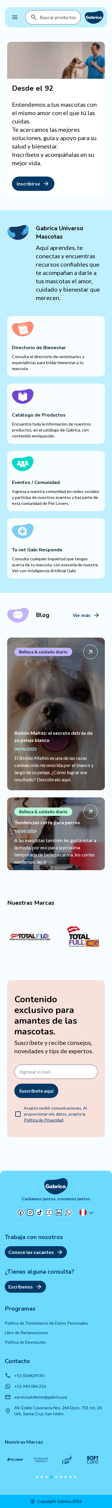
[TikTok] (39, 1212)
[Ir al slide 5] (56, 1477)
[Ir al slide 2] (42, 1477)
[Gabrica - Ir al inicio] (94, 17)
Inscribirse (28, 183)
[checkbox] (18, 1114)
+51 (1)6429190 (29, 1375)
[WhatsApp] (68, 1212)
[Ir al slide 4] (51, 1477)
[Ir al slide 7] (66, 1477)
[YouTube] (49, 1212)
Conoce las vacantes (31, 1252)
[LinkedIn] (58, 1212)
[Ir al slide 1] (37, 1477)
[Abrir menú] (15, 17)
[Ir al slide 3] (46, 1477)
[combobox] (58, 17)
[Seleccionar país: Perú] (87, 1212)
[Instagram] (30, 1212)
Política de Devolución (25, 1342)
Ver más (81, 615)
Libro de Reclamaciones (26, 1332)
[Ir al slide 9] (75, 1477)
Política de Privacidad (43, 1119)
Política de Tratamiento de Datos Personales (46, 1323)
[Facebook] (20, 1212)
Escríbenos (20, 1286)
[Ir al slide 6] (61, 1477)
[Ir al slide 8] (70, 1477)
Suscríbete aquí (36, 1091)
